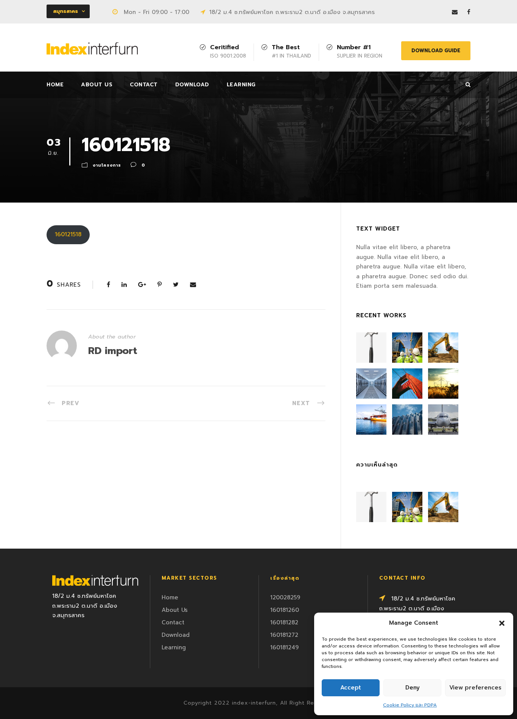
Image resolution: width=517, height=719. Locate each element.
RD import (112, 350)
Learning (241, 85)
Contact (144, 85)
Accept (350, 687)
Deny (412, 687)
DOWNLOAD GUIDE (435, 50)
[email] (455, 12)
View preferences (475, 687)
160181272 (284, 635)
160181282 (284, 622)
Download (192, 85)
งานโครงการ (107, 165)
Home (55, 85)
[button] (502, 623)
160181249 (284, 647)
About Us (96, 85)
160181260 (284, 610)
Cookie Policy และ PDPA (410, 705)
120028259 (285, 597)
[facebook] (468, 12)
